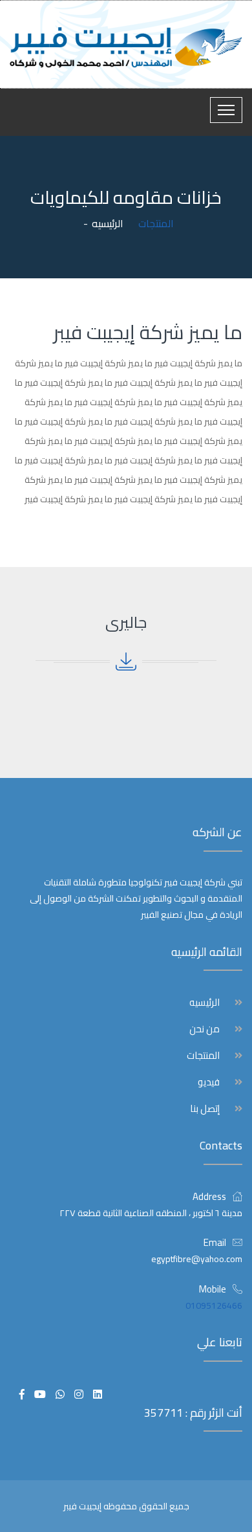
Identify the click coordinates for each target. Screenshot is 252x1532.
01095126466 (213, 1305)
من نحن (204, 1029)
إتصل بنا (205, 1108)
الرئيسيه (107, 223)
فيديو (209, 1082)
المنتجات (203, 1055)
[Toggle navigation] (226, 110)
